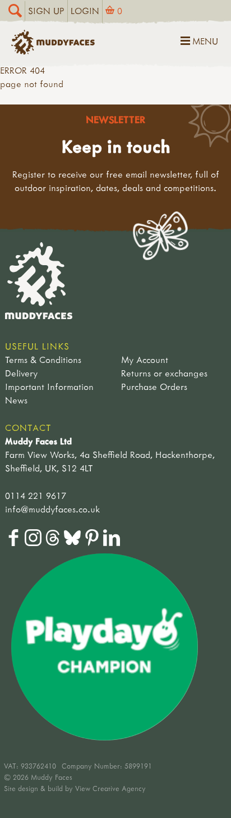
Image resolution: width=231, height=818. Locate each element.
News (16, 400)
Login (85, 10)
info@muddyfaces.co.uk (52, 509)
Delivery (21, 373)
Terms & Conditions (43, 359)
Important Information (49, 386)
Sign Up (46, 10)
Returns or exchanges (164, 373)
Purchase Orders (154, 386)
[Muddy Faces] (53, 51)
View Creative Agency (110, 788)
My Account (144, 359)
